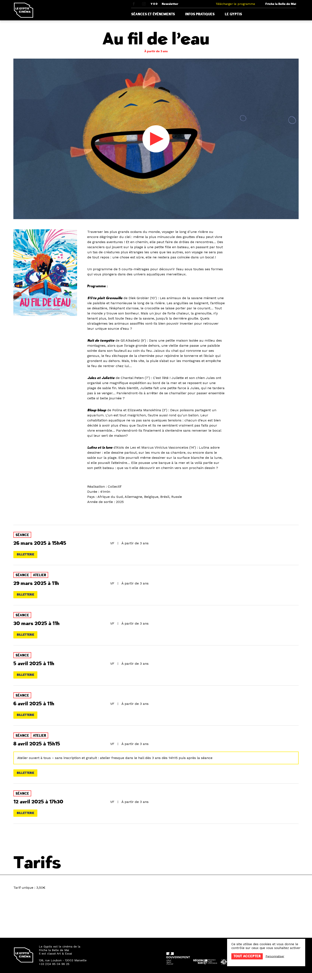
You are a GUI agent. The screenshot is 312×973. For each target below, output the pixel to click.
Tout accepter (247, 956)
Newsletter (170, 4)
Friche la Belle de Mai (280, 4)
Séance (22, 535)
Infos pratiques (200, 14)
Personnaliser (275, 956)
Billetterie (25, 554)
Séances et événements (153, 14)
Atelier (39, 575)
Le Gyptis (233, 14)
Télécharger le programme (235, 4)
